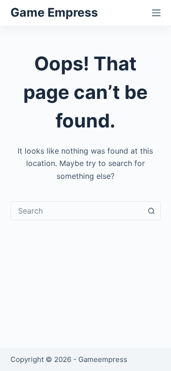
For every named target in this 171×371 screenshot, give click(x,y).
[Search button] (151, 211)
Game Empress (54, 12)
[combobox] (76, 210)
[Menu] (156, 13)
